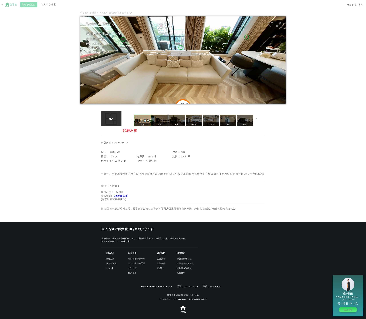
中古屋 (44, 4)
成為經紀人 (111, 263)
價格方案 (110, 259)
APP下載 (132, 268)
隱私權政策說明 (184, 268)
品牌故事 (125, 241)
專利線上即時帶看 (136, 263)
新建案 (52, 4)
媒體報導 (161, 259)
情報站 (160, 268)
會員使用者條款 (184, 259)
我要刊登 (351, 5)
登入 (360, 5)
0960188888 (121, 196)
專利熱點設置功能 (136, 259)
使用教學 (132, 273)
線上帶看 (348, 310)
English (110, 268)
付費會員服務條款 (185, 263)
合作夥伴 (161, 263)
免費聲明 (181, 273)
